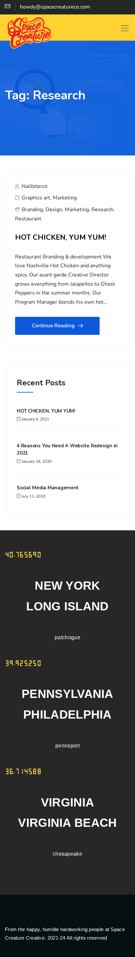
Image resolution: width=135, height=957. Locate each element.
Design (54, 209)
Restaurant (28, 218)
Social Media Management (48, 487)
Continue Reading (53, 325)
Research (102, 209)
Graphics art (36, 197)
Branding (32, 209)
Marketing (65, 197)
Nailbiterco (34, 186)
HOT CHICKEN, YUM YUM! (60, 237)
